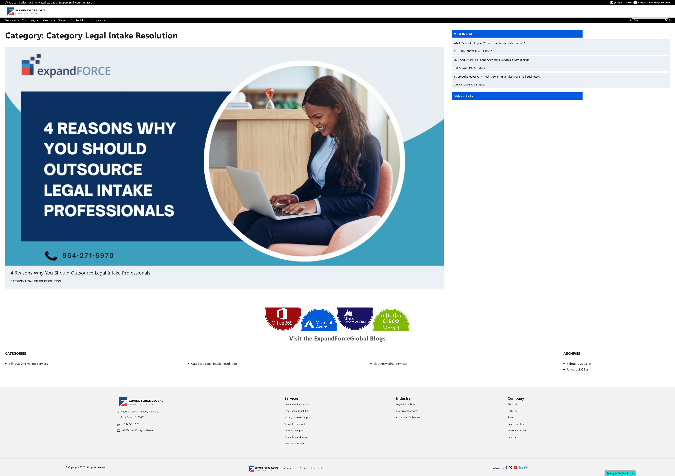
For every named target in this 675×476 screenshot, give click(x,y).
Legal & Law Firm (405, 404)
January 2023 (576, 369)
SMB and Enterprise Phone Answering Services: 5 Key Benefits (491, 59)
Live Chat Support (294, 430)
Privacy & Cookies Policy (620, 473)
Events (511, 417)
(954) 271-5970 (622, 2)
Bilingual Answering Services (473, 51)
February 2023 (577, 363)
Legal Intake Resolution (296, 410)
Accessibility (316, 468)
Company (28, 20)
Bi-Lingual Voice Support (297, 417)
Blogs (61, 20)
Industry (46, 20)
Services (11, 20)
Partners (512, 410)
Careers (512, 437)
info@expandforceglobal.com (653, 2)
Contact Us (78, 20)
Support (96, 20)
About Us (513, 404)
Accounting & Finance (408, 417)
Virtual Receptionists (295, 424)
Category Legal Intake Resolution (36, 281)
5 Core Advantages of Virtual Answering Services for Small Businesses (497, 76)
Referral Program (517, 430)
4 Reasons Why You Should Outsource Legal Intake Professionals (81, 272)
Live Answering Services (469, 68)
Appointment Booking (296, 437)
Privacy (303, 468)
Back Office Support (295, 443)
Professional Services (407, 410)
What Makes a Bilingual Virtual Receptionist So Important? (489, 43)
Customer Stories (517, 424)
